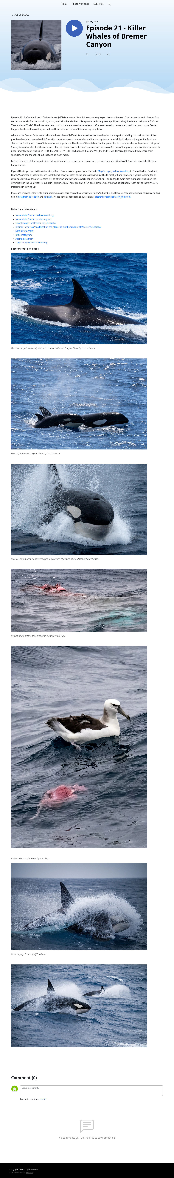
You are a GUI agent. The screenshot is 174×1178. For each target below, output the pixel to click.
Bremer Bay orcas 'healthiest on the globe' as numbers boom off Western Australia (58, 226)
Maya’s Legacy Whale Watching (114, 171)
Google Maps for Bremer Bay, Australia (35, 222)
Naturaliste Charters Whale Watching (34, 215)
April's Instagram (24, 238)
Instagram (22, 196)
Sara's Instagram (24, 230)
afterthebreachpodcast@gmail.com (112, 196)
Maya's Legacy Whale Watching (31, 242)
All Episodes (21, 14)
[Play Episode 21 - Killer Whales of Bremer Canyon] (74, 28)
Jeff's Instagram (23, 234)
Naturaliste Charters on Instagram (33, 219)
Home (64, 3)
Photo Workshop (80, 3)
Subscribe (99, 3)
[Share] (108, 54)
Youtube (48, 196)
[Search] (109, 4)
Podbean (29, 1172)
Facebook (34, 196)
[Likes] (87, 54)
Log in (43, 1098)
